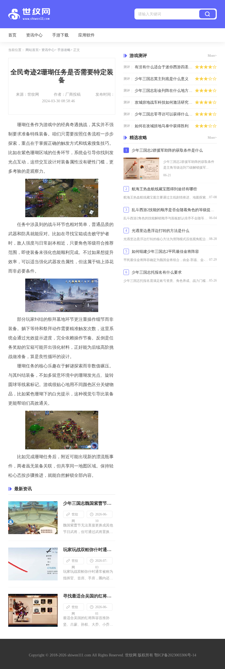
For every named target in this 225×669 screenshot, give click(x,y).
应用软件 (86, 35)
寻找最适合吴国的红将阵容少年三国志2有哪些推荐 (89, 596)
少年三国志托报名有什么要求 (157, 272)
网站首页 (32, 50)
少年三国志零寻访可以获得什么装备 (165, 114)
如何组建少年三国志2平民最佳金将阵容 (165, 252)
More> (212, 56)
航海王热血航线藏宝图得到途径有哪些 (164, 189)
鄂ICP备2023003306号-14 (175, 655)
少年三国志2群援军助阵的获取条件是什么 (167, 150)
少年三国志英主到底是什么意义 (162, 79)
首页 (12, 35)
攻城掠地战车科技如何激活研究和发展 (165, 102)
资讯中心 (34, 35)
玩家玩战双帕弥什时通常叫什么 (89, 549)
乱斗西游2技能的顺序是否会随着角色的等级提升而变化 (174, 210)
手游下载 (60, 35)
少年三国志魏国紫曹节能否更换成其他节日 (89, 503)
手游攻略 (64, 50)
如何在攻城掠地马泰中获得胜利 (162, 126)
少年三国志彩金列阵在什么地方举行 (165, 91)
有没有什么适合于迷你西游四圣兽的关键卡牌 (165, 67)
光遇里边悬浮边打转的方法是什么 (160, 231)
